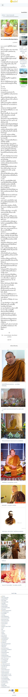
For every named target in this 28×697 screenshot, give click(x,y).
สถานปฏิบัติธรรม (5, 616)
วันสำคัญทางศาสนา (6, 687)
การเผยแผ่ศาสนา (5, 612)
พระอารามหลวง (5, 682)
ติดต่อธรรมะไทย (5, 602)
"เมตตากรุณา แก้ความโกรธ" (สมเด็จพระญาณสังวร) (12, 531)
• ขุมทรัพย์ (23, 34)
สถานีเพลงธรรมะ (5, 648)
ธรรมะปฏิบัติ (4, 651)
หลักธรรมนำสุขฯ (5, 655)
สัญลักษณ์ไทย (4, 606)
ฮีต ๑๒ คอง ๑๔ (5, 658)
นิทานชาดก (4, 668)
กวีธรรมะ (3, 625)
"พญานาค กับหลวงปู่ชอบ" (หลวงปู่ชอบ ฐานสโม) (11, 585)
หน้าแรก (3, 15)
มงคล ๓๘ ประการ (5, 671)
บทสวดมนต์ (4, 654)
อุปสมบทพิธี (4, 685)
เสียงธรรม (4, 646)
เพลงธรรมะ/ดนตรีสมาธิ (6, 649)
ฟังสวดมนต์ (4, 636)
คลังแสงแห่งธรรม (5, 652)
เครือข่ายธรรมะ (5, 604)
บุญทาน (3, 630)
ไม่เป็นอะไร (4, 560)
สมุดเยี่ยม (4, 603)
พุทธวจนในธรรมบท (6, 669)
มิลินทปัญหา (4, 645)
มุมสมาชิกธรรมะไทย (6, 607)
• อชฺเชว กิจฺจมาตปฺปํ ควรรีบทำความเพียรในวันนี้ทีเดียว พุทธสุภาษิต (23, 50)
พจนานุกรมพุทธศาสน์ (6, 643)
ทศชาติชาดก (4, 666)
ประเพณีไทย (4, 613)
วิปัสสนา (3, 633)
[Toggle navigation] (2, 5)
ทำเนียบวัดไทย (5, 681)
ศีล (2, 629)
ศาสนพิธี (3, 684)
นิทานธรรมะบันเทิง (5, 620)
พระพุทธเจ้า (4, 662)
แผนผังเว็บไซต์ (5, 599)
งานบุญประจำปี (5, 659)
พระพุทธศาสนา (5, 639)
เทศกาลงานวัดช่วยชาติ (6, 610)
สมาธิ (3, 632)
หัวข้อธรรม (4, 642)
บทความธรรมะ (5, 623)
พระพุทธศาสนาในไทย (6, 679)
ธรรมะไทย (14, 695)
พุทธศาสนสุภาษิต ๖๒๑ (6, 674)
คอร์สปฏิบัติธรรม (5, 638)
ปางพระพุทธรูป (5, 677)
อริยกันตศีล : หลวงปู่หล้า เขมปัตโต (9, 505)
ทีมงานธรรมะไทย (5, 597)
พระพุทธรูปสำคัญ (5, 678)
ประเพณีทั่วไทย (5, 661)
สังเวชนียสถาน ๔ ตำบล (6, 675)
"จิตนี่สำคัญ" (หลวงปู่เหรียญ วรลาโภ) (9, 482)
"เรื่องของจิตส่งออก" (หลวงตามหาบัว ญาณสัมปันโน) (12, 440)
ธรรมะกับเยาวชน (5, 619)
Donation (4, 609)
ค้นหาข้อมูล (4, 600)
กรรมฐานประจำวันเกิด (6, 656)
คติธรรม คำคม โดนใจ (6, 626)
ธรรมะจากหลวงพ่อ (10, 15)
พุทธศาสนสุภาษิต (5, 672)
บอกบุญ (3, 615)
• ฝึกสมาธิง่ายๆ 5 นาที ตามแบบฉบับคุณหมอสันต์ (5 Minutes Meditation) (23, 63)
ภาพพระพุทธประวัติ (6, 664)
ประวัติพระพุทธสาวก (6, 665)
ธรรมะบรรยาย (5, 622)
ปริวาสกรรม (4, 635)
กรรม (3, 628)
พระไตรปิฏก (4, 641)
